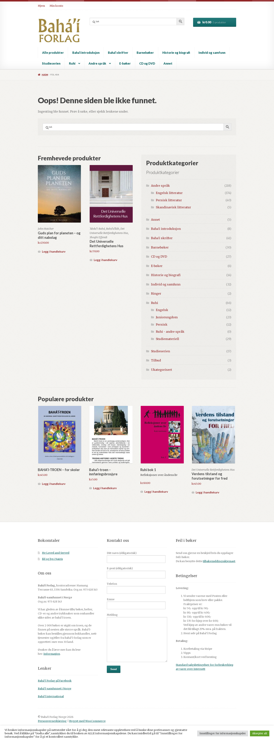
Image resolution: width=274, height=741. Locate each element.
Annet (167, 63)
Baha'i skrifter (162, 238)
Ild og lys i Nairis (52, 559)
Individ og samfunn (212, 52)
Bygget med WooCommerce (87, 721)
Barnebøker (145, 52)
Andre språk (97, 63)
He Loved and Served (55, 552)
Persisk (161, 324)
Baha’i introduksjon (86, 52)
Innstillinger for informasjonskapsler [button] (222, 733)
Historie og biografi (176, 52)
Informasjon (51, 653)
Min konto (56, 5)
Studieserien (51, 63)
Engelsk (162, 310)
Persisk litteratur (169, 200)
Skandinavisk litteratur (173, 207)
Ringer (156, 293)
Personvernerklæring (52, 721)
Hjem (41, 5)
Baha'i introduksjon (166, 229)
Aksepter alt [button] (259, 733)
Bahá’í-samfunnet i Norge (54, 688)
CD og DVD (147, 63)
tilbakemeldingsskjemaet (219, 561)
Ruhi (72, 63)
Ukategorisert (161, 370)
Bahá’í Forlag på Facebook (55, 680)
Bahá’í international (51, 696)
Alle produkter (53, 52)
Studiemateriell (167, 339)
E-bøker (125, 63)
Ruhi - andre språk (170, 331)
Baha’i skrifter (118, 52)
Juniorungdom (167, 317)
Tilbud (156, 360)
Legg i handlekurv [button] (53, 251)
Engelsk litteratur (169, 193)
